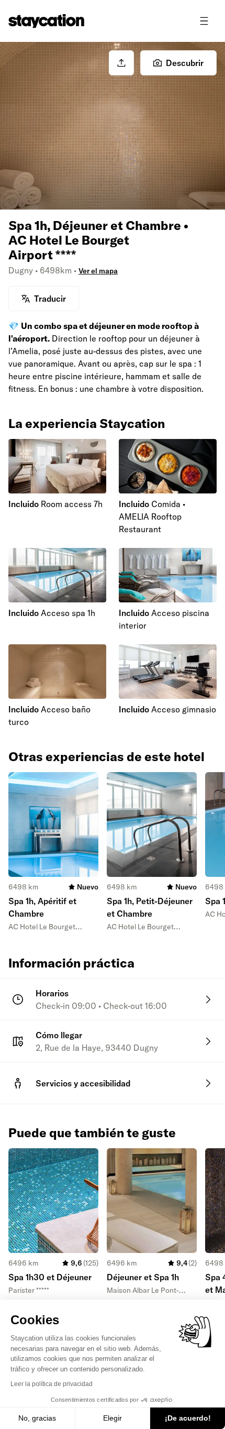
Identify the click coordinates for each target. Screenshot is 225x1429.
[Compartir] (121, 62)
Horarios (52, 993)
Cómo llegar (59, 1035)
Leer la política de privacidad (51, 1384)
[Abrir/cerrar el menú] (204, 21)
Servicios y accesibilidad (83, 1083)
